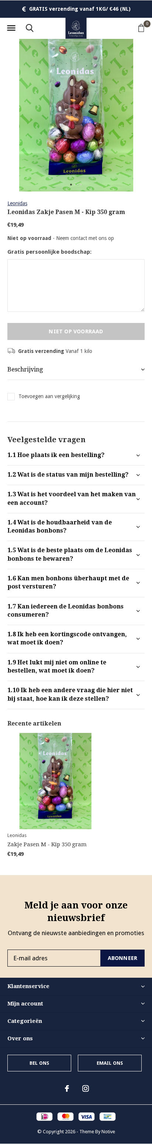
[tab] (76, 455)
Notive (108, 1131)
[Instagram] (85, 1088)
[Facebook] (67, 1088)
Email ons (110, 1063)
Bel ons (39, 1063)
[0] (141, 28)
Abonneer (123, 958)
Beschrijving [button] (25, 369)
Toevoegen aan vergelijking (49, 396)
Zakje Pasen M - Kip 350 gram (47, 844)
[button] (11, 28)
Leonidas (17, 203)
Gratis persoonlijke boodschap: (49, 252)
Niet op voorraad (76, 331)
